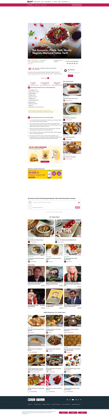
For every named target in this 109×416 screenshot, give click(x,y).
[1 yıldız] (67, 63)
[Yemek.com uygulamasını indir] (31, 399)
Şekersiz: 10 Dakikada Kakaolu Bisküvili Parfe (66, 240)
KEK (64, 327)
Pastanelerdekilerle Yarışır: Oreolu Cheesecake (72, 369)
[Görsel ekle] (79, 203)
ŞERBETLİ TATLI (66, 96)
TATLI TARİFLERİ (43, 60)
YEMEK (29, 60)
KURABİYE (66, 347)
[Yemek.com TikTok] (69, 399)
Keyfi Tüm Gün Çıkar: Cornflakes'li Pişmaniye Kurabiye (72, 349)
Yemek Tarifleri (37, 1)
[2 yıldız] (69, 63)
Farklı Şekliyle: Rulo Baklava (69, 117)
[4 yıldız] (73, 63)
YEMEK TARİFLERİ (35, 60)
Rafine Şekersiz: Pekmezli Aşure (35, 240)
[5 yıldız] (74, 63)
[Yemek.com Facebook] (78, 399)
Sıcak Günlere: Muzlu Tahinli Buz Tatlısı (53, 259)
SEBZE (29, 386)
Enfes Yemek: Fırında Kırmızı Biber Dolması (54, 389)
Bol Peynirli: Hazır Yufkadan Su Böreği (35, 349)
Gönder (77, 207)
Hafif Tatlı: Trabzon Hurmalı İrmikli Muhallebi (36, 330)
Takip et (70, 75)
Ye (52, 1)
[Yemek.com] (30, 2)
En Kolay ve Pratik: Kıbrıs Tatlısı (70, 98)
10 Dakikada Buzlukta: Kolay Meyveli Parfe (70, 259)
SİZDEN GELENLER (67, 366)
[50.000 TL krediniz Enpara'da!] (45, 174)
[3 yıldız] (71, 63)
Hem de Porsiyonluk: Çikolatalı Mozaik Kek (71, 330)
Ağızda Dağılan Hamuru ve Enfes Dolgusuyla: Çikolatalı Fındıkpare (35, 369)
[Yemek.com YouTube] (73, 399)
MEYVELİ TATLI (30, 238)
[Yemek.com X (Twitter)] (76, 399)
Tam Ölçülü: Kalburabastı (69, 137)
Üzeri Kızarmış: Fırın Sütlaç (69, 156)
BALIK (47, 366)
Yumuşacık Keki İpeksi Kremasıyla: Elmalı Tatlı (36, 259)
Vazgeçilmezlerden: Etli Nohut (53, 349)
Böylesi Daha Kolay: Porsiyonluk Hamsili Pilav (53, 369)
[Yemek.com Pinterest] (80, 399)
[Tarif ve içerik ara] (69, 1)
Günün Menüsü (48, 1)
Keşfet (59, 1)
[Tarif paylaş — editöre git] (45, 153)
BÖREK (29, 347)
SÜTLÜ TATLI (30, 327)
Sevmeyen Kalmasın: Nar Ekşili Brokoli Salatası (53, 330)
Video (42, 1)
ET (46, 347)
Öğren (55, 1)
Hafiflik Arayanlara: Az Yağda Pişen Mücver (36, 389)
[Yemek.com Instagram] (67, 399)
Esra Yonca (70, 69)
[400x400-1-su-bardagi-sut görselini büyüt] (36, 90)
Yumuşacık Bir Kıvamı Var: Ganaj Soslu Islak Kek (71, 389)
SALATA (47, 327)
